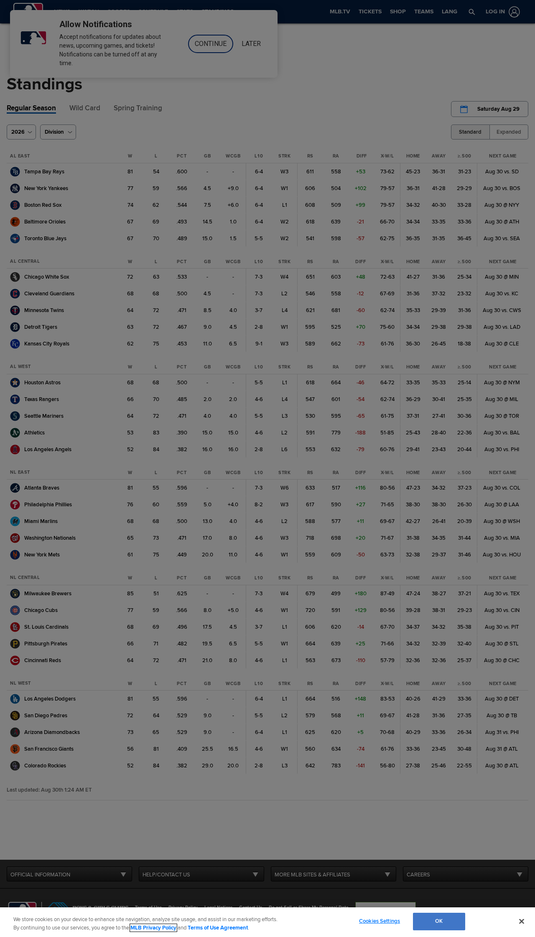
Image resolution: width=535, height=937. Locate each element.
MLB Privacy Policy (153, 927)
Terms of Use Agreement (218, 927)
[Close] (521, 921)
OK (439, 921)
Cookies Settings (379, 921)
